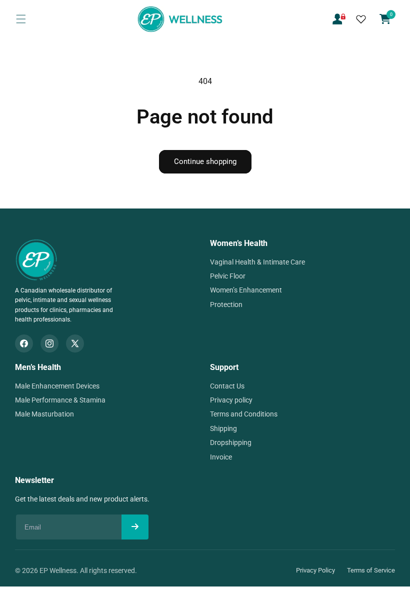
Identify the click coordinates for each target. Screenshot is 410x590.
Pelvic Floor (228, 276)
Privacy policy (231, 400)
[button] (21, 19)
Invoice (221, 457)
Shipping (223, 428)
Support (224, 367)
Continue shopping (205, 161)
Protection (226, 304)
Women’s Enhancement (246, 290)
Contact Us (227, 386)
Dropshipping (231, 442)
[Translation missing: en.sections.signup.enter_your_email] (135, 527)
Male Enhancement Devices (57, 386)
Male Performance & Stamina (60, 400)
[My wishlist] (361, 19)
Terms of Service (371, 570)
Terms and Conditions (244, 414)
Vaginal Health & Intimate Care (257, 262)
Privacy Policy (315, 570)
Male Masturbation (44, 414)
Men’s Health (38, 367)
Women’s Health (239, 243)
